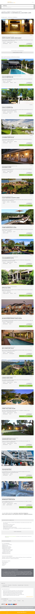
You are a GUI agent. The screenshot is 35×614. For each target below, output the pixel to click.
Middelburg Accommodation (7, 544)
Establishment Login (6, 586)
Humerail (8, 468)
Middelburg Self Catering (6, 548)
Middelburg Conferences (28, 514)
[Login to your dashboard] (27, 2)
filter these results (21, 612)
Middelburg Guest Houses (6, 546)
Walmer (8, 407)
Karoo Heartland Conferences (17, 514)
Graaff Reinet (20, 557)
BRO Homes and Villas (8, 348)
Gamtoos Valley (15, 557)
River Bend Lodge (6, 167)
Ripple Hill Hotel (6, 288)
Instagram (10, 600)
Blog (23, 600)
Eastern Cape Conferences (7, 514)
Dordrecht (10, 557)
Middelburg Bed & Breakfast (6, 547)
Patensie (8, 286)
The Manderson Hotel (8, 258)
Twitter (14, 600)
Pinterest (19, 600)
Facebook (5, 600)
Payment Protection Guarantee (11, 536)
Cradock (7, 557)
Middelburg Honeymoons (6, 553)
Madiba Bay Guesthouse (8, 499)
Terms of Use (26, 585)
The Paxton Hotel (6, 469)
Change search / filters (17, 52)
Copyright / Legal (20, 585)
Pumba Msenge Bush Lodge (9, 227)
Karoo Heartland (19, 11)
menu (31, 2)
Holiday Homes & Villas (7, 551)
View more (26, 45)
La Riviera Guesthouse (8, 137)
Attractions (4, 564)
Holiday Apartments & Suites (8, 549)
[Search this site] (25, 2)
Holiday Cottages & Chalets (7, 550)
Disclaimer (9, 585)
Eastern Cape (13, 11)
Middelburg (3, 36)
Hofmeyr (24, 557)
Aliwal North (9, 106)
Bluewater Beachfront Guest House (12, 318)
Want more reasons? (29, 596)
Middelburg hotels (24, 572)
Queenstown (8, 558)
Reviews (3, 565)
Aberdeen (3, 557)
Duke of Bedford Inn (7, 77)
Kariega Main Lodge (7, 378)
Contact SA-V (5, 585)
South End (8, 498)
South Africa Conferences (23, 513)
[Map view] (4, 612)
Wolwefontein (16, 558)
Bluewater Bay (9, 317)
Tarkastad (12, 558)
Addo (8, 196)
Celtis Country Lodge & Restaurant (11, 38)
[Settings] (29, 2)
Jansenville (28, 557)
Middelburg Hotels (5, 545)
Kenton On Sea (9, 376)
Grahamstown (9, 226)
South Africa (4, 11)
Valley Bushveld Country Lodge (10, 197)
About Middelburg (5, 562)
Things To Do (4, 563)
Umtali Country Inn (7, 107)
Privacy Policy (14, 585)
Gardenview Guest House (9, 439)
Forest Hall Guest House (8, 408)
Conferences (9, 11)
